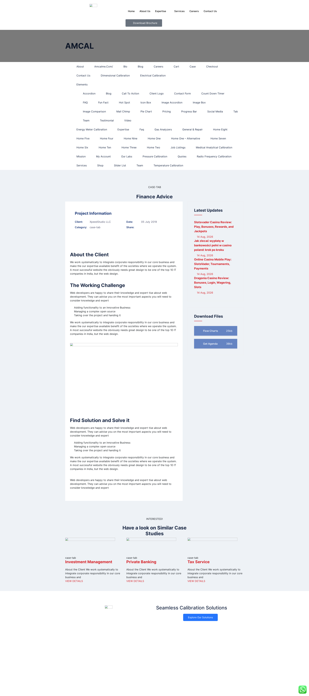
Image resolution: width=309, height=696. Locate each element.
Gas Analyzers (163, 129)
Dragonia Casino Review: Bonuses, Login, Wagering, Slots (212, 282)
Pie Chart (146, 111)
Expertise (160, 11)
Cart (176, 66)
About (80, 66)
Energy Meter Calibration (91, 129)
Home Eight (220, 129)
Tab (235, 111)
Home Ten (105, 147)
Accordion (89, 93)
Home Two (153, 147)
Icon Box (145, 102)
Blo (125, 66)
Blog (140, 66)
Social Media (215, 111)
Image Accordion (172, 102)
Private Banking (141, 561)
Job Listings (178, 147)
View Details (74, 581)
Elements (82, 84)
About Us (145, 11)
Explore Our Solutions (200, 617)
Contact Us (210, 11)
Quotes (182, 156)
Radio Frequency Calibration (214, 156)
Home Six (82, 147)
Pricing (166, 111)
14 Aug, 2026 (204, 236)
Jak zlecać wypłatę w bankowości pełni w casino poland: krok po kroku (213, 245)
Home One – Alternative (185, 138)
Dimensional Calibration (115, 75)
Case (193, 66)
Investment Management (88, 561)
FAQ (85, 102)
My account (103, 156)
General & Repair (192, 129)
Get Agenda (217, 343)
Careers (194, 11)
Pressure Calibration (155, 156)
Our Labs (126, 156)
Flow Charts (217, 330)
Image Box (199, 102)
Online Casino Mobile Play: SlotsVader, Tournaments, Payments (212, 264)
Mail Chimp (123, 111)
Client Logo (157, 93)
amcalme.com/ (103, 66)
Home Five (82, 138)
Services (179, 11)
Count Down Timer (212, 93)
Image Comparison (94, 111)
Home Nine (130, 138)
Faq (142, 129)
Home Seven (218, 138)
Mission (81, 156)
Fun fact (103, 102)
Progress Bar (189, 111)
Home (131, 11)
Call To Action (130, 93)
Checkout (212, 66)
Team (86, 120)
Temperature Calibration (168, 165)
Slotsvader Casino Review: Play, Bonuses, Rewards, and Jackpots (214, 226)
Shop (100, 165)
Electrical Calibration (153, 75)
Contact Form (182, 93)
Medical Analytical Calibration (214, 147)
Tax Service (198, 561)
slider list (120, 165)
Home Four (106, 138)
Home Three (129, 147)
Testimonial (107, 120)
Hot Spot (124, 102)
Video (127, 120)
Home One (154, 138)
